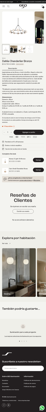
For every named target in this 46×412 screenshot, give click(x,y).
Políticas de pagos (30, 386)
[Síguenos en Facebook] (4, 405)
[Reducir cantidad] (4, 132)
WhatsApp (36, 180)
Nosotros (5, 380)
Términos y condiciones (9, 400)
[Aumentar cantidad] (11, 132)
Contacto (5, 383)
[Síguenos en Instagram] (8, 405)
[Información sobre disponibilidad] (14, 126)
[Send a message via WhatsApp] (42, 408)
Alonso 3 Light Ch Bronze (17, 159)
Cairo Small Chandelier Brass (18, 168)
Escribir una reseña (23, 211)
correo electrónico (25, 180)
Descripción (12, 68)
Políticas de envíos (30, 383)
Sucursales (5, 386)
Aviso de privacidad (24, 400)
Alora (3, 58)
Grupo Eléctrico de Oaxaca (10, 389)
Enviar (41, 368)
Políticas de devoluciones (32, 380)
